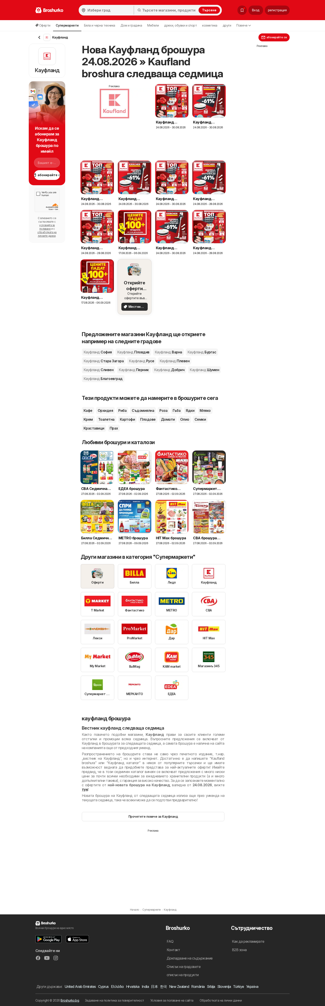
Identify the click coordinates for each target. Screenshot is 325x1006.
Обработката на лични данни (221, 1000)
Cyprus (103, 986)
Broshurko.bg (70, 1000)
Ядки (190, 410)
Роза (163, 410)
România (198, 986)
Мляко (205, 410)
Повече (241, 25)
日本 (154, 986)
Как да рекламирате (248, 941)
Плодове (147, 419)
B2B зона (239, 950)
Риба (122, 410)
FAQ (170, 941)
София (98, 352)
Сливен (98, 370)
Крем (88, 419)
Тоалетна (106, 419)
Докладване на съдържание (190, 958)
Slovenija (224, 986)
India (145, 986)
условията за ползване (47, 227)
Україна (252, 986)
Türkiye (238, 986)
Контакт (173, 950)
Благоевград (103, 378)
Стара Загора (104, 361)
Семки (200, 419)
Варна (168, 352)
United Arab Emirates (80, 986)
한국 (163, 986)
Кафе (88, 410)
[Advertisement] (114, 119)
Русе (141, 361)
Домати (168, 419)
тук (85, 789)
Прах (114, 428)
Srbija (211, 986)
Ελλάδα (117, 986)
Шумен (204, 370)
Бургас (201, 352)
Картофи (127, 419)
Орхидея (105, 410)
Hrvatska (133, 986)
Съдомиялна (143, 410)
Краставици (94, 428)
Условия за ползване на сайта (171, 1000)
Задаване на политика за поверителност (114, 1000)
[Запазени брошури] (242, 10)
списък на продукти (183, 975)
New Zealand (179, 986)
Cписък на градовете (184, 966)
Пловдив (133, 352)
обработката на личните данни (47, 234)
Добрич (169, 370)
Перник (134, 370)
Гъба (176, 410)
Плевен (174, 361)
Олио (184, 419)
